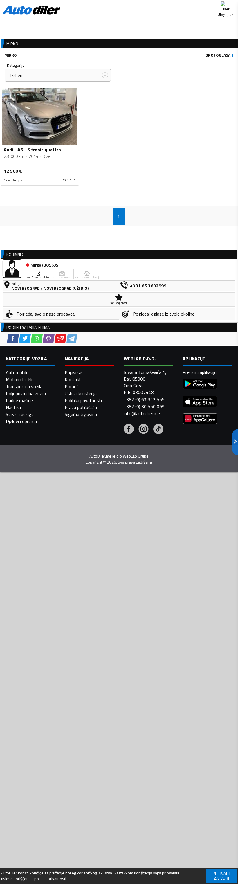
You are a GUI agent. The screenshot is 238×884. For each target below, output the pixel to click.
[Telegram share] (72, 338)
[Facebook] (129, 429)
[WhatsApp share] (37, 338)
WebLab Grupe (136, 456)
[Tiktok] (158, 429)
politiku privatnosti (50, 879)
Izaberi (16, 75)
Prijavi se (73, 372)
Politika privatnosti (83, 400)
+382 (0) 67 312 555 (144, 399)
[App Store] (200, 402)
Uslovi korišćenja (81, 393)
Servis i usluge (20, 414)
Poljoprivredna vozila (26, 393)
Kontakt (73, 379)
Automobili (16, 372)
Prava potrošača (81, 407)
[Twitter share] (25, 338)
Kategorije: (16, 65)
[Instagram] (143, 429)
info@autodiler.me (142, 413)
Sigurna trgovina (81, 414)
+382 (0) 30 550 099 (144, 406)
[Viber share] (48, 338)
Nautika (13, 407)
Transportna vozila (24, 386)
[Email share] (60, 338)
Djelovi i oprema (21, 421)
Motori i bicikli (19, 379)
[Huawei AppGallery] (200, 419)
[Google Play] (200, 384)
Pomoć (72, 386)
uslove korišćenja (16, 879)
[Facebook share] (13, 338)
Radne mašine (19, 400)
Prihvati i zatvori (221, 875)
